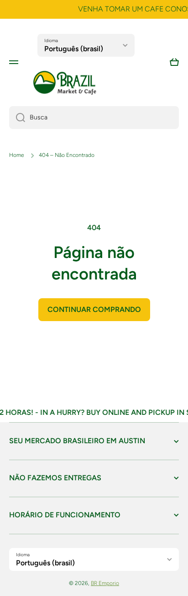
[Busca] (17, 117)
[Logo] (65, 83)
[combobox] (94, 117)
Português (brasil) (73, 48)
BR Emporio (105, 583)
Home (16, 155)
